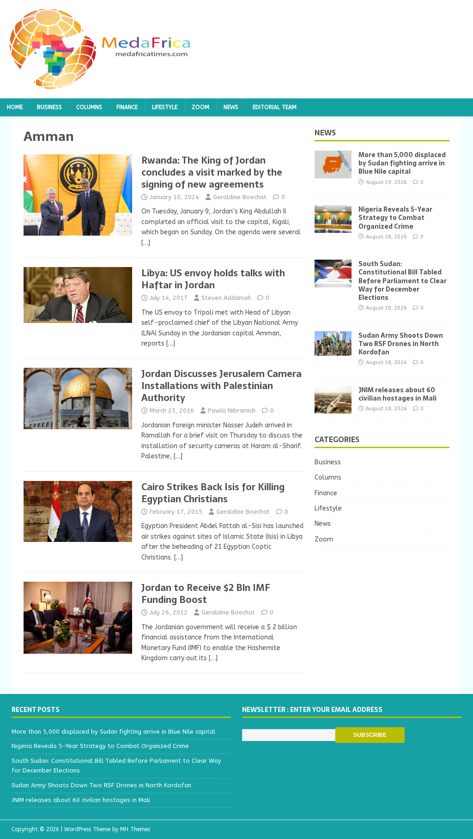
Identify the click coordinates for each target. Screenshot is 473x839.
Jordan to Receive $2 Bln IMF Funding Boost (205, 593)
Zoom (200, 107)
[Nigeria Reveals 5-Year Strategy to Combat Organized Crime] (333, 227)
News (231, 107)
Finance (127, 107)
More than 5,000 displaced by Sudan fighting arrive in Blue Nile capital (402, 163)
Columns (89, 107)
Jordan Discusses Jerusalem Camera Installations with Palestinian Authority (221, 385)
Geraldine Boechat (240, 197)
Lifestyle (164, 107)
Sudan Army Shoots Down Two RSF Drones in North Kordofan (400, 343)
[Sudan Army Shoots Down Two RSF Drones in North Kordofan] (333, 350)
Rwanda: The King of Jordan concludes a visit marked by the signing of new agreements (211, 172)
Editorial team (275, 107)
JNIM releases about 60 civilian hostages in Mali (397, 394)
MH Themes (135, 829)
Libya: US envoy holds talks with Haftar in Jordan (213, 279)
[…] (145, 243)
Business (49, 107)
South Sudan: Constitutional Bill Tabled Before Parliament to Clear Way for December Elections (402, 281)
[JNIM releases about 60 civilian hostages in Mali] (333, 408)
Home (15, 107)
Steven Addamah (226, 297)
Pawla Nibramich (231, 410)
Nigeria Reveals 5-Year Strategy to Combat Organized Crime (395, 217)
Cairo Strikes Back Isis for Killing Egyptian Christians (213, 493)
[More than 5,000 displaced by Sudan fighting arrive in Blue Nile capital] (333, 173)
